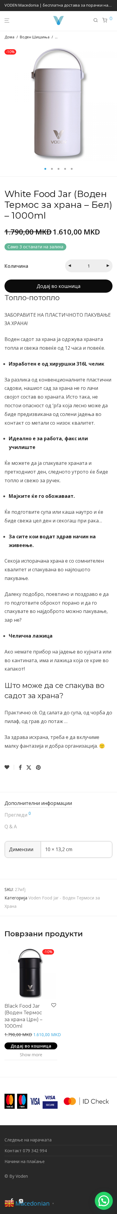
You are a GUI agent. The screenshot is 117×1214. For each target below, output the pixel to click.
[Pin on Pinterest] (38, 767)
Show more (31, 1054)
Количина (16, 266)
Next (111, 102)
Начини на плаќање (24, 1161)
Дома (9, 37)
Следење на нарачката (28, 1140)
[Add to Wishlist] (9, 767)
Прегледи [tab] (17, 814)
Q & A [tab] (10, 826)
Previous (6, 102)
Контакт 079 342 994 (25, 1150)
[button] (104, 1201)
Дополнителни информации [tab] (38, 803)
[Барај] (97, 20)
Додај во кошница (58, 286)
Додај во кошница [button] (30, 1046)
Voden (22, 1176)
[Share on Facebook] (20, 767)
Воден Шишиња (35, 37)
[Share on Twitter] (29, 767)
